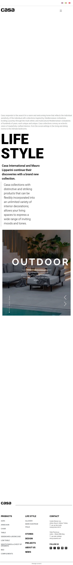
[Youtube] (62, 548)
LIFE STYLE (30, 516)
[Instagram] (54, 548)
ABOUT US (30, 547)
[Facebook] (51, 548)
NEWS (28, 552)
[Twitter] (58, 548)
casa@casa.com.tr (55, 527)
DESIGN (29, 538)
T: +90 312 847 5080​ (56, 525)
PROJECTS (30, 543)
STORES (29, 534)
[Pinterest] (66, 548)
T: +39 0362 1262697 (56, 536)
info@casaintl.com (55, 538)
